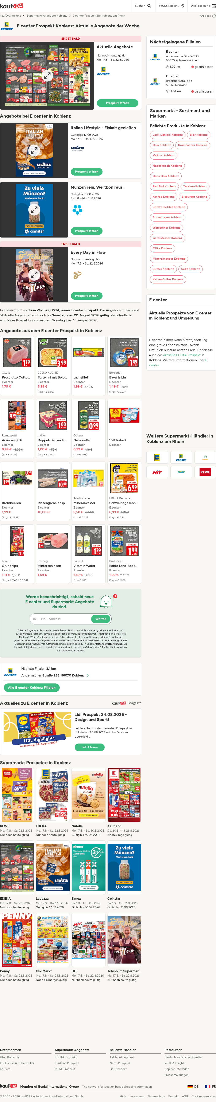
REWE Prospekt (65, 1069)
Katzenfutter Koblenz (168, 279)
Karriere (5, 1069)
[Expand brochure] (47, 76)
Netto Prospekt (120, 1063)
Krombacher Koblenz (192, 145)
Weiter (100, 619)
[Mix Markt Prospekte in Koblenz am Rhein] (181, 472)
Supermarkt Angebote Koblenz (47, 15)
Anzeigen (205, 15)
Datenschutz (156, 1096)
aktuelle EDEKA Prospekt (182, 355)
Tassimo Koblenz (195, 186)
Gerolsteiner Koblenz (167, 238)
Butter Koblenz (163, 269)
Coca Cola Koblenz (166, 176)
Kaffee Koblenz (163, 197)
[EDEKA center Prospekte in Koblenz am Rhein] (181, 457)
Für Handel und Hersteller (17, 1063)
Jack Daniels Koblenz (168, 135)
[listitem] (17, 365)
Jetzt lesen (90, 747)
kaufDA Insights (175, 1063)
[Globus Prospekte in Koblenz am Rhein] (205, 457)
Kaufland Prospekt (67, 1063)
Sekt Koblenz (190, 269)
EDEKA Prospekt (66, 1057)
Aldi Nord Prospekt (122, 1057)
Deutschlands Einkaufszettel (183, 1057)
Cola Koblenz (162, 145)
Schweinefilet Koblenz (169, 207)
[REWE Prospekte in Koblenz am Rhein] (205, 472)
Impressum (137, 1096)
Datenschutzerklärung (109, 643)
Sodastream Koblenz (167, 217)
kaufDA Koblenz (10, 15)
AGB (185, 1096)
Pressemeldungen (177, 1075)
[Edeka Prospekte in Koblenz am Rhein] (157, 457)
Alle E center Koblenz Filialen (31, 688)
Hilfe (123, 1096)
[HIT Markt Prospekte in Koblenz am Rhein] (157, 472)
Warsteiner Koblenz (166, 228)
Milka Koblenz (162, 248)
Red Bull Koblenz (164, 186)
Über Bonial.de (9, 1057)
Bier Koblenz (199, 135)
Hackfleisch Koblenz (167, 166)
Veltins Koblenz (164, 155)
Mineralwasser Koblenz (169, 258)
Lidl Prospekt (118, 1069)
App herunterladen (177, 1069)
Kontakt (173, 1096)
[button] (70, 73)
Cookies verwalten (204, 1096)
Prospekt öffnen (117, 103)
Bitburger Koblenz (194, 197)
